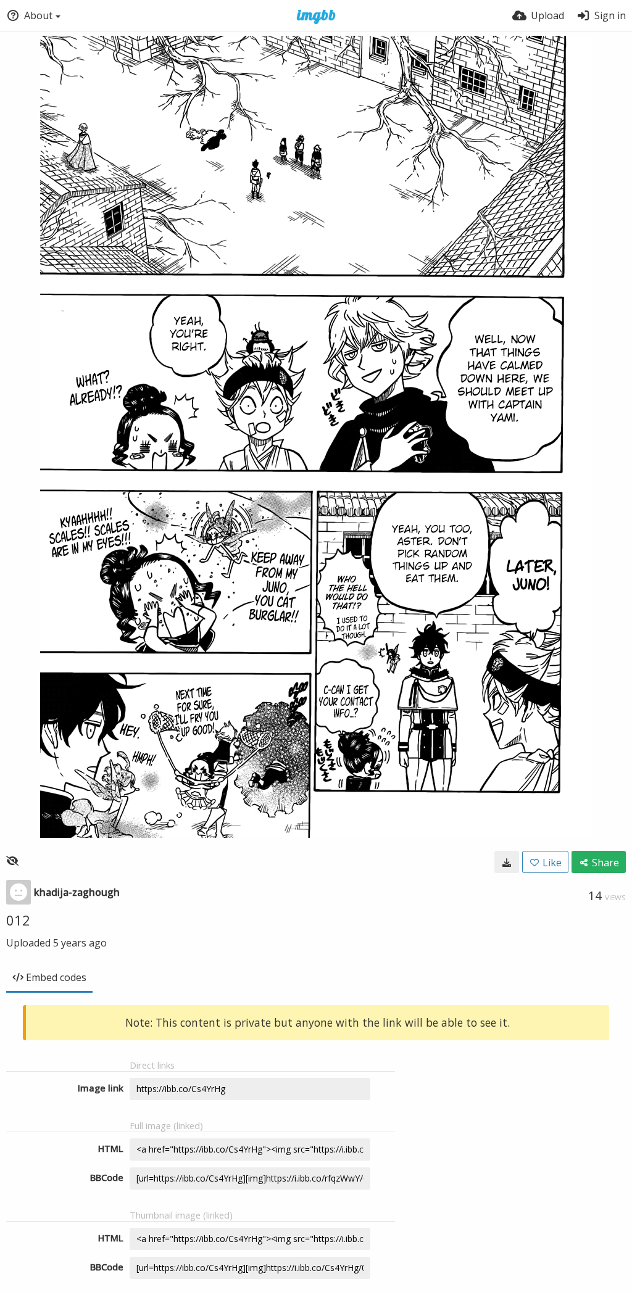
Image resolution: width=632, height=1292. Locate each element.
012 (18, 920)
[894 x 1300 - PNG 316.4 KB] (506, 862)
